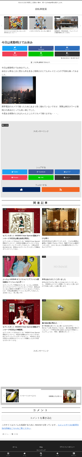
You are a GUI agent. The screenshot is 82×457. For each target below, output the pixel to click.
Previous (2, 26)
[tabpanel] (16, 25)
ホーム (15, 447)
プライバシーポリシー (67, 447)
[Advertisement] (41, 148)
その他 (6, 125)
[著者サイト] (21, 189)
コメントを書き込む (41, 418)
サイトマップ (41, 450)
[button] (76, 282)
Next (80, 26)
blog (41, 447)
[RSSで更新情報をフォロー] (60, 189)
